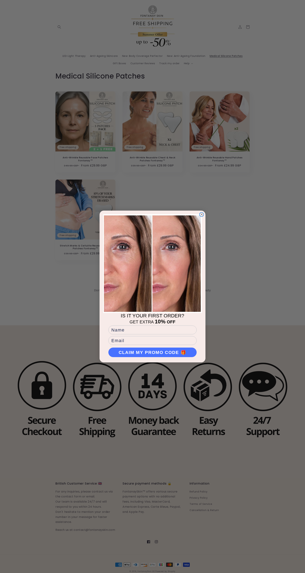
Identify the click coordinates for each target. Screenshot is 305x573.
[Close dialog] (201, 214)
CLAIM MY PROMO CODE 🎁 (152, 352)
